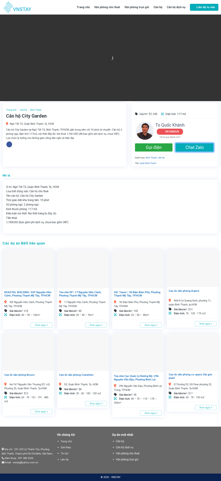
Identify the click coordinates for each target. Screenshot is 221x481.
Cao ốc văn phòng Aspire (184, 290)
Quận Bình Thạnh (148, 163)
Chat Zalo (195, 147)
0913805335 (172, 131)
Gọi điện (154, 147)
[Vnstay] (30, 7)
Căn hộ (157, 7)
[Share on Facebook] (9, 144)
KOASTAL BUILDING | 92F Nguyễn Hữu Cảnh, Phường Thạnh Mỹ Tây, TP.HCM (27, 294)
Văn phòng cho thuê (107, 7)
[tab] (6, 176)
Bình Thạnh (35, 109)
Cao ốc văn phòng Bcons (19, 374)
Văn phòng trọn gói (136, 7)
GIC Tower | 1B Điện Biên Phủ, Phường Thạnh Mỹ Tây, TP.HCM (137, 294)
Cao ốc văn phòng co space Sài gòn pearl (190, 376)
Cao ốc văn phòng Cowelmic (76, 374)
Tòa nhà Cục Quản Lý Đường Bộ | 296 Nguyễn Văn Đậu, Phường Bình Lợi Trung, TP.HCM (136, 379)
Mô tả (6, 175)
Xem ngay (41, 325)
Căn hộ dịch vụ (176, 7)
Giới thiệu (66, 447)
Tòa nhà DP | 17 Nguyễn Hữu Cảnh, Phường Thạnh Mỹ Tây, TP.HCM (80, 294)
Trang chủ (83, 7)
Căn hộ (120, 441)
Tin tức (65, 453)
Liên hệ (65, 459)
